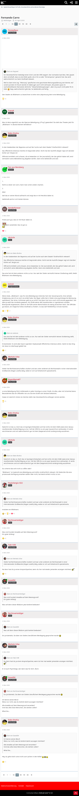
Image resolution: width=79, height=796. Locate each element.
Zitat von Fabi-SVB (13, 658)
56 (12, 24)
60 (26, 24)
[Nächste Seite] (30, 24)
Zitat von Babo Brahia (14, 253)
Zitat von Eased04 (13, 627)
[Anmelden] (71, 2)
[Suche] (66, 3)
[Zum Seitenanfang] (75, 793)
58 (19, 24)
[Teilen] (76, 24)
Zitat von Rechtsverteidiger (16, 594)
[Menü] (76, 3)
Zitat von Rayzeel (12, 71)
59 (23, 24)
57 (16, 24)
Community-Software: (39, 793)
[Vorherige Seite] (3, 24)
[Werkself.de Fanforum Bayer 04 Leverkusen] (3, 3)
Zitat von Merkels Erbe (14, 499)
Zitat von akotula (12, 333)
